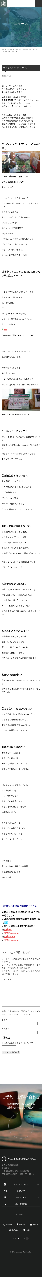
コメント (7, 979)
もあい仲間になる (21, 1204)
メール (5, 1029)
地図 (6, 922)
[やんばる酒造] (3, 3)
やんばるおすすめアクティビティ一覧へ (20, 1064)
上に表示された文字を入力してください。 (19, 1043)
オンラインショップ (21, 1184)
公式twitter (9, 936)
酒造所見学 (21, 1191)
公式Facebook (11, 933)
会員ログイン (21, 1197)
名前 (4, 1020)
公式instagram (11, 940)
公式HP (8, 929)
